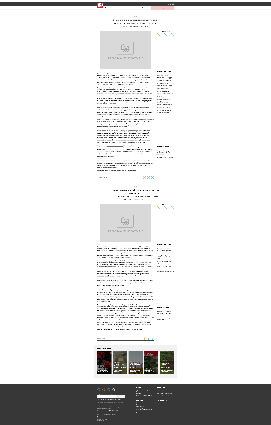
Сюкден (117, 261)
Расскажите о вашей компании (144, 413)
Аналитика (115, 7)
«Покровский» (125, 305)
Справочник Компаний (136, 4)
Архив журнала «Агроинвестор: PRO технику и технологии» (164, 394)
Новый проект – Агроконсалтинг (144, 395)
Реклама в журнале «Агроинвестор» (141, 405)
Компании (138, 7)
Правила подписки (140, 391)
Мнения (144, 7)
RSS (157, 404)
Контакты (138, 393)
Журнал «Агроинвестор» (142, 390)
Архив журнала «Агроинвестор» (164, 391)
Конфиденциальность (100, 420)
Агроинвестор (108, 4)
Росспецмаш (101, 77)
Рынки (121, 7)
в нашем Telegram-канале (118, 170)
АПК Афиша (156, 4)
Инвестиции (108, 7)
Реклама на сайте (140, 403)
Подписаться (120, 397)
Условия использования (101, 421)
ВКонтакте (159, 403)
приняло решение (115, 160)
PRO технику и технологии (121, 4)
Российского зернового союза (115, 146)
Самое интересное (129, 7)
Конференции (147, 4)
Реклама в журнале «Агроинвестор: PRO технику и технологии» (144, 409)
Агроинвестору (115, 151)
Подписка (158, 390)
